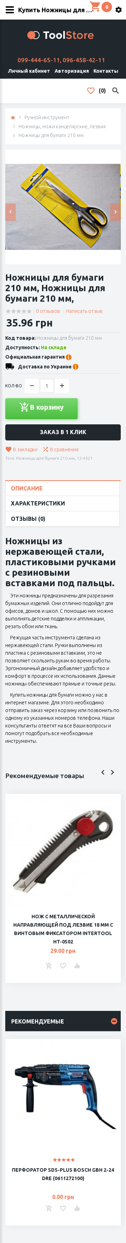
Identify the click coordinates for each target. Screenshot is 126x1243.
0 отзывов (48, 311)
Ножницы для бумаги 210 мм (45, 458)
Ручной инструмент (46, 117)
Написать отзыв (84, 311)
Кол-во (13, 385)
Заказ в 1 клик (63, 432)
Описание (27, 488)
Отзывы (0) (28, 519)
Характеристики (38, 503)
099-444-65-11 (39, 60)
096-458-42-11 (84, 60)
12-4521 (85, 458)
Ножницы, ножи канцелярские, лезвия (62, 126)
